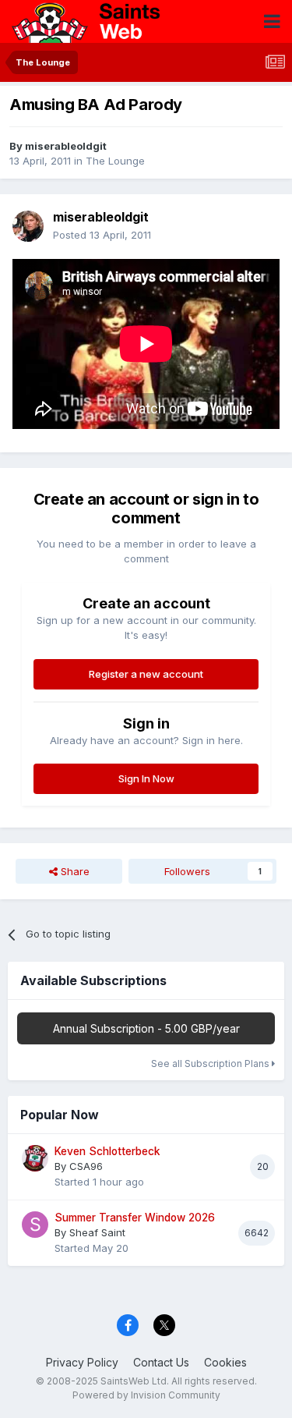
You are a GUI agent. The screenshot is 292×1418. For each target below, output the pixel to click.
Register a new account (146, 674)
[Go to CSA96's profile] (35, 1158)
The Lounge (115, 160)
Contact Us (161, 1362)
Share (74, 871)
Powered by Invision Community (146, 1395)
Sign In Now (146, 778)
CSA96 (86, 1166)
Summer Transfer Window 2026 (135, 1217)
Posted (102, 235)
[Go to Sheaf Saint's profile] (35, 1224)
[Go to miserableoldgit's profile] (28, 226)
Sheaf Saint (97, 1232)
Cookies (225, 1362)
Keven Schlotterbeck (107, 1151)
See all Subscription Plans (211, 1063)
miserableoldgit (66, 146)
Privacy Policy (82, 1362)
